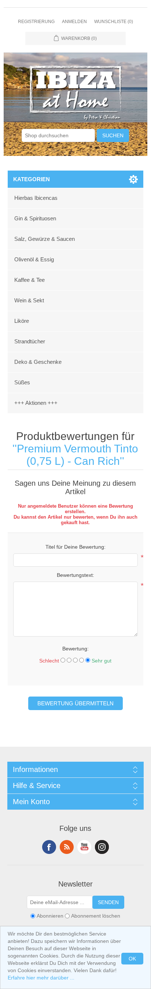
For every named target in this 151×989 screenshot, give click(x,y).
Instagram (102, 847)
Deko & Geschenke (38, 362)
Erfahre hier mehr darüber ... (41, 978)
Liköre (21, 321)
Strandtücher (29, 341)
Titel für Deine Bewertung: (75, 547)
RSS (67, 847)
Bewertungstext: (75, 575)
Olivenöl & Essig (34, 259)
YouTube (84, 847)
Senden (108, 902)
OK (132, 959)
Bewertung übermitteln (75, 703)
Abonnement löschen (95, 916)
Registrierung (36, 21)
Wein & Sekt (29, 300)
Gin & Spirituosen (35, 218)
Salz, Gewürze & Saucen (44, 239)
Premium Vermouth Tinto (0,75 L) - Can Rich (77, 455)
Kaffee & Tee (29, 280)
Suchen (113, 135)
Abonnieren (50, 916)
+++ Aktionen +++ (36, 403)
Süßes (22, 382)
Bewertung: (75, 649)
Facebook (49, 847)
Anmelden (74, 21)
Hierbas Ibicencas (36, 198)
